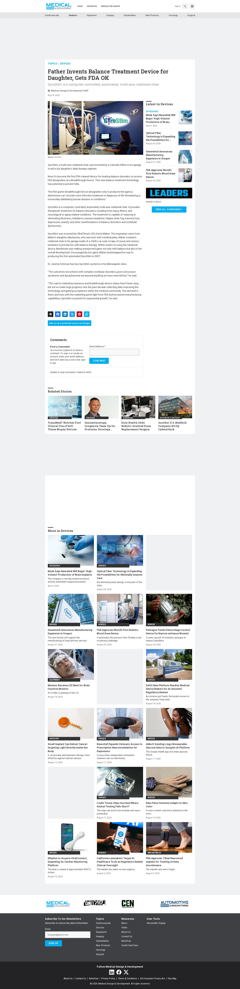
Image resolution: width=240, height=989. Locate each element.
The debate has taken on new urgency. (116, 869)
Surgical (128, 418)
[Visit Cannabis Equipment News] (127, 903)
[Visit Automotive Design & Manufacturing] (175, 903)
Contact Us (80, 978)
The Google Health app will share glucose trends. (167, 753)
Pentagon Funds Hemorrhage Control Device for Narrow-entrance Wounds (168, 631)
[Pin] (79, 314)
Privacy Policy (108, 978)
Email (47, 929)
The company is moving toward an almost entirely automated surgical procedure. (68, 580)
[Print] (50, 314)
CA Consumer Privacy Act (152, 978)
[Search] (185, 6)
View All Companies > (169, 209)
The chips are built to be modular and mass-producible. (119, 812)
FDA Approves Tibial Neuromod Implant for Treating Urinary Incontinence (164, 862)
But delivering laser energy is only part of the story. (119, 584)
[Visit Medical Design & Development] (58, 903)
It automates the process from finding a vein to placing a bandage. (119, 639)
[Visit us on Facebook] (118, 972)
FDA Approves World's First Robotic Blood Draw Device (160, 173)
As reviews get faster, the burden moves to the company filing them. (167, 698)
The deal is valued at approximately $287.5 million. (69, 871)
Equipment (54, 680)
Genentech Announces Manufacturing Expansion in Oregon (159, 155)
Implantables (154, 853)
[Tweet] (72, 314)
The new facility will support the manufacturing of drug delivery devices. (67, 639)
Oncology (54, 738)
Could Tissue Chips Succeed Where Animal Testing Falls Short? (117, 805)
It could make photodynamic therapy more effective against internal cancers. (69, 757)
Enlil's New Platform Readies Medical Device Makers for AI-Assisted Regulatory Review (168, 689)
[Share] (58, 314)
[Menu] (192, 6)
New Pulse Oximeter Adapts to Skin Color (167, 805)
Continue (99, 360)
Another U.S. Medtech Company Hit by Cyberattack (172, 426)
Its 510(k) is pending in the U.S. (63, 693)
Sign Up (53, 943)
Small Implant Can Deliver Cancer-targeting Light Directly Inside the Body (68, 748)
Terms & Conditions (127, 978)
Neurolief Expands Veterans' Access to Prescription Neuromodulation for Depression (119, 748)
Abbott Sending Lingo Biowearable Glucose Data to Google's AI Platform (168, 746)
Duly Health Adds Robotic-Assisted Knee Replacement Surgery (136, 426)
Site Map (172, 978)
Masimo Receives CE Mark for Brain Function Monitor (69, 687)
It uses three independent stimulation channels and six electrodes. (115, 757)
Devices (65, 63)
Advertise (93, 978)
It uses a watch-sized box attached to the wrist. (167, 812)
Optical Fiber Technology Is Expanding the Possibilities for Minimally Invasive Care (160, 137)
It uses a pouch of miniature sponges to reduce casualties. (166, 639)
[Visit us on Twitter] (126, 972)
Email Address (97, 346)
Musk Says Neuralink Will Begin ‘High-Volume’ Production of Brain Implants (161, 119)
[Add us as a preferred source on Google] (86, 314)
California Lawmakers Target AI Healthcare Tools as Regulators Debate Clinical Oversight (120, 862)
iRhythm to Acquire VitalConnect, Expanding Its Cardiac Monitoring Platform (67, 862)
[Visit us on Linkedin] (111, 972)
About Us (68, 978)
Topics (52, 63)
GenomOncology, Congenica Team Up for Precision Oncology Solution (100, 426)
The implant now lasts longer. (160, 869)
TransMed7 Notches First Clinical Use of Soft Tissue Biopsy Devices (64, 426)
